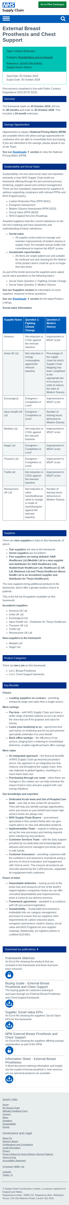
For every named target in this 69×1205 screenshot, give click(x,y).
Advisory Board (10, 1141)
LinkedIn (7, 1172)
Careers (7, 1114)
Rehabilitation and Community (35, 57)
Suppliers (7, 1120)
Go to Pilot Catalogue (52, 4)
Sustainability (9, 1124)
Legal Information (11, 1147)
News (5, 1117)
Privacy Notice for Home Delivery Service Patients (28, 1154)
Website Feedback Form (15, 1111)
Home (6, 1104)
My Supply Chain (11, 1107)
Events (6, 1127)
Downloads (19, 152)
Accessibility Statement (14, 1160)
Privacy (6, 1151)
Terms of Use (9, 1157)
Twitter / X (8, 1175)
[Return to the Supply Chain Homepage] (18, 7)
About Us (7, 1138)
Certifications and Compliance (18, 1144)
